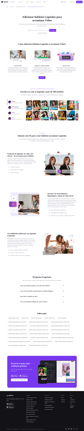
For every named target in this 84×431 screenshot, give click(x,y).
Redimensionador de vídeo (31, 419)
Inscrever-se (79, 1)
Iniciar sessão (72, 1)
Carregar (53, 30)
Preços (27, 1)
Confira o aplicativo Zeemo (42, 33)
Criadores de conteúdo (49, 397)
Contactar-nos (38, 1)
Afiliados (44, 1)
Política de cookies (40, 429)
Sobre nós (63, 401)
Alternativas (72, 399)
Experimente (42, 77)
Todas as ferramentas (30, 421)
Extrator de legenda (29, 408)
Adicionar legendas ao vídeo (20, 6)
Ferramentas (12, 1)
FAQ (71, 403)
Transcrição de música (49, 409)
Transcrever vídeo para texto (31, 403)
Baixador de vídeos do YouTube (32, 410)
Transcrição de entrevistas (49, 407)
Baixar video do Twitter (30, 414)
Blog (71, 397)
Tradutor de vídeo (29, 399)
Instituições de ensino (48, 399)
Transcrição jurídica (48, 405)
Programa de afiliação (72, 406)
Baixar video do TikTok (30, 412)
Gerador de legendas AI (30, 405)
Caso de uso (20, 1)
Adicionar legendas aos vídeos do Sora (32, 417)
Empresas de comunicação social (49, 402)
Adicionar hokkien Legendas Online (19, 379)
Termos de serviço (24, 429)
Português (64, 1)
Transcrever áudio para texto (31, 401)
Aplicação (32, 1)
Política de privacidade (33, 429)
